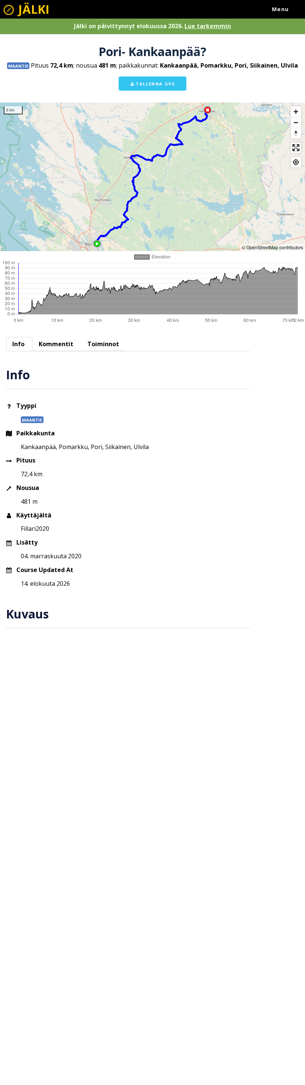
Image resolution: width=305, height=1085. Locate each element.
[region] (152, 177)
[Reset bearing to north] (295, 133)
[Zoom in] (295, 111)
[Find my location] (295, 162)
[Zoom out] (295, 122)
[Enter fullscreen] (295, 147)
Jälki (32, 9)
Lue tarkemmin (207, 26)
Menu (280, 9)
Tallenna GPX (154, 84)
